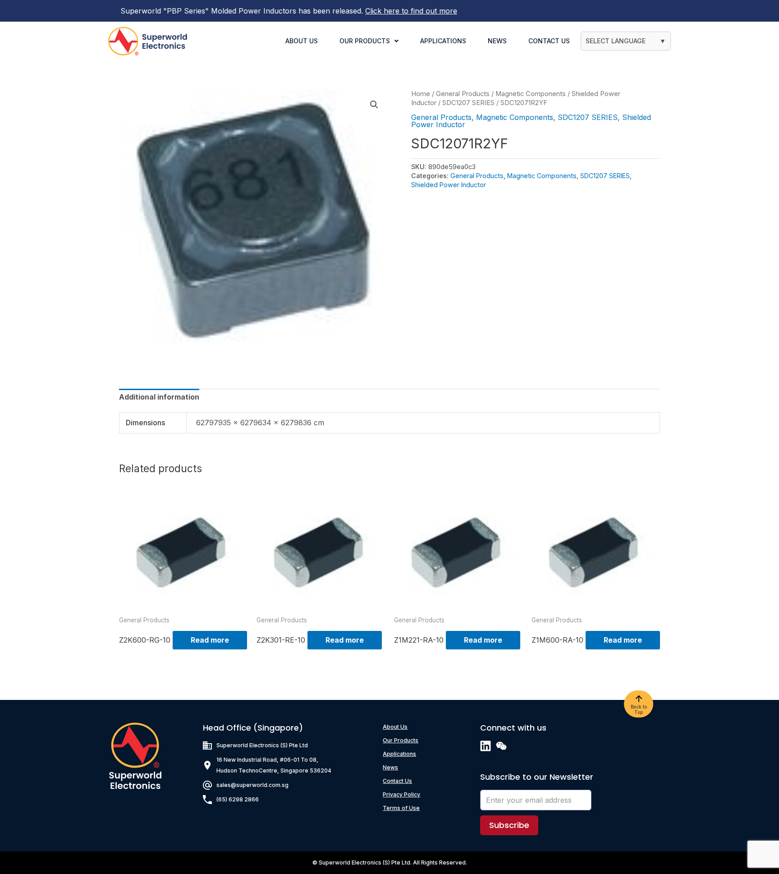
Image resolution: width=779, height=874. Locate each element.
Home (420, 94)
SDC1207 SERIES (468, 103)
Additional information (159, 396)
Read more (210, 639)
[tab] (159, 397)
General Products (463, 94)
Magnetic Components (530, 94)
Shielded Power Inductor (448, 185)
